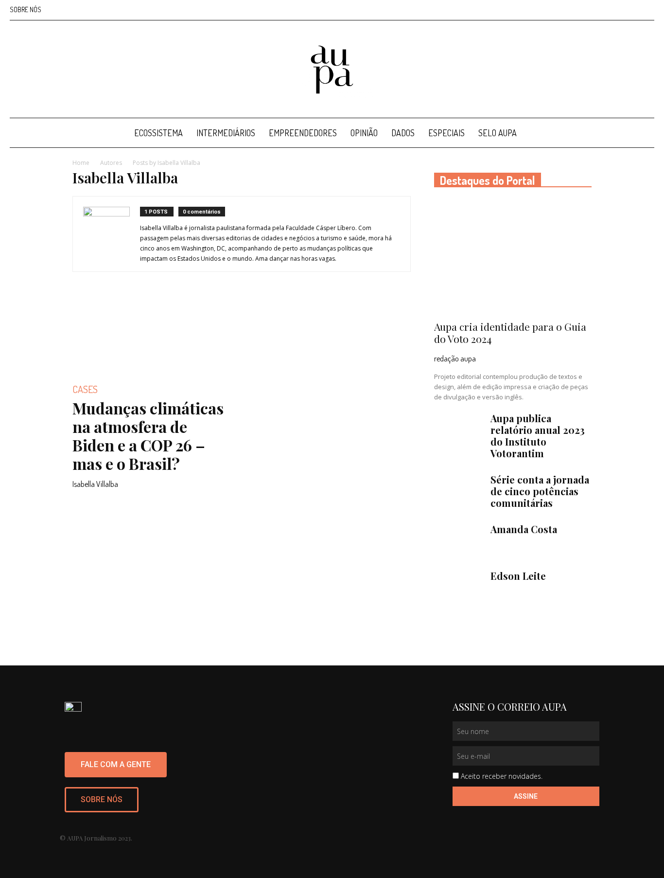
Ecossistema (158, 132)
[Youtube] (647, 9)
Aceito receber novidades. (501, 776)
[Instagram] (599, 9)
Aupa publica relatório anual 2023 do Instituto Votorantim (537, 436)
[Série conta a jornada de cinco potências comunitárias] (458, 491)
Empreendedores (303, 132)
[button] (642, 133)
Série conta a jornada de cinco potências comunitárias (539, 491)
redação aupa (455, 358)
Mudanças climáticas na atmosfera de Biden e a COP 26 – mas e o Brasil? (148, 435)
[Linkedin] (615, 9)
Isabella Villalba (95, 484)
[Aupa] (332, 69)
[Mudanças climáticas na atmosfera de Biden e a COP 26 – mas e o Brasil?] (151, 334)
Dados (403, 132)
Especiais (446, 132)
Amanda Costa (523, 529)
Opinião (364, 132)
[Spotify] (631, 9)
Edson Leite (518, 575)
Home (80, 163)
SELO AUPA (497, 132)
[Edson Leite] (458, 587)
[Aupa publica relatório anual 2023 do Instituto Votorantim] (458, 429)
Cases (85, 389)
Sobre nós (25, 9)
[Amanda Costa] (458, 540)
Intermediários (225, 132)
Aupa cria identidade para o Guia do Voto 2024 (510, 332)
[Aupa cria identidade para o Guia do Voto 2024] (513, 257)
